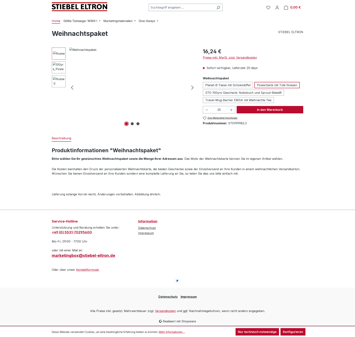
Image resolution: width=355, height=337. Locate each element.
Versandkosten (165, 311)
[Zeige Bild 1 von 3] (126, 123)
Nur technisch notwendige (257, 332)
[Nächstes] (192, 87)
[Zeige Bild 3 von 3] (137, 123)
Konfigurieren (293, 332)
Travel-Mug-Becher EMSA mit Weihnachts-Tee (238, 100)
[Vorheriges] (72, 87)
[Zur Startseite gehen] (79, 6)
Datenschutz (147, 228)
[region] (123, 87)
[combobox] (181, 7)
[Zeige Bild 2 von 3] (132, 123)
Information (147, 221)
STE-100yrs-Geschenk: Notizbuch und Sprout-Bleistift (243, 93)
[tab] (61, 138)
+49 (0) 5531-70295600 (72, 232)
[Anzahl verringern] (207, 109)
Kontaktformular (87, 270)
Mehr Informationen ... (172, 331)
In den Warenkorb (270, 110)
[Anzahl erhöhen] (231, 109)
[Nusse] (132, 87)
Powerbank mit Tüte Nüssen (277, 85)
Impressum (146, 233)
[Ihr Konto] (277, 7)
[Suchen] (218, 7)
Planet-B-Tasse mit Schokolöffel (228, 85)
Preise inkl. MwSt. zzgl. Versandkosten (230, 57)
